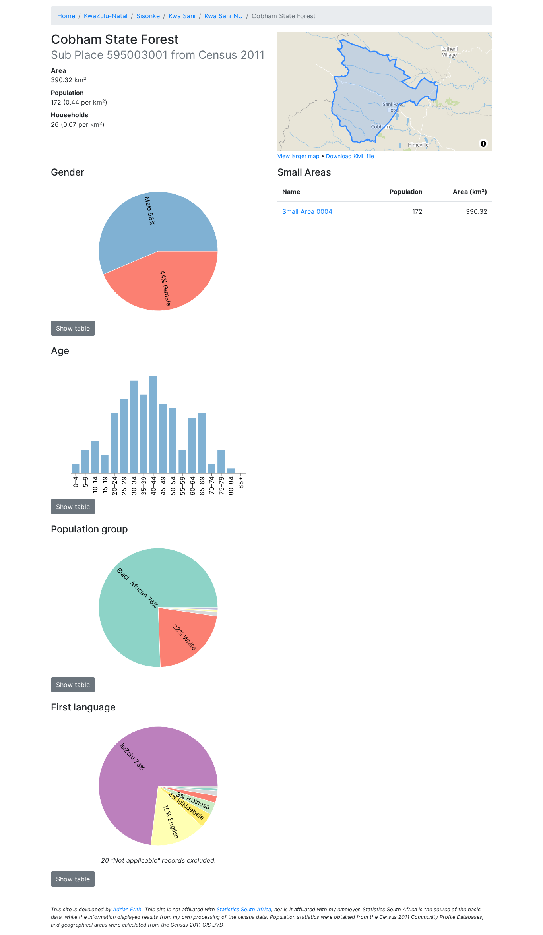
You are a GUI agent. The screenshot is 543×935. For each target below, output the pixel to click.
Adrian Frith (127, 909)
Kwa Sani (182, 16)
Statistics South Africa (244, 909)
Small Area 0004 (307, 211)
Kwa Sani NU (223, 16)
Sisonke (148, 16)
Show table (73, 328)
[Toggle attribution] (483, 144)
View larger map (298, 156)
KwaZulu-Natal (106, 16)
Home (66, 16)
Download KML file (350, 156)
